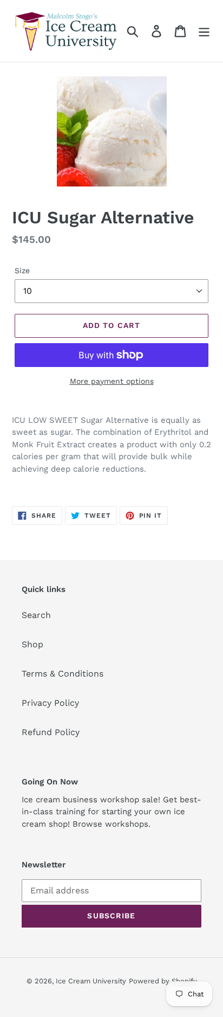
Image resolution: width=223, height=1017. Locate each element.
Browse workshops (110, 824)
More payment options (112, 381)
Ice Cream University (91, 981)
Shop (32, 644)
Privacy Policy (50, 703)
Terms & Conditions (62, 673)
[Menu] (204, 31)
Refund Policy (51, 732)
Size (22, 270)
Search (36, 615)
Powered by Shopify (163, 981)
